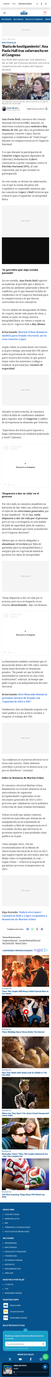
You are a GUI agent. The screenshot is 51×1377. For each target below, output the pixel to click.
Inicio (4, 39)
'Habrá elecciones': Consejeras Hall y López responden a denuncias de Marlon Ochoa (24, 916)
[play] (45, 1366)
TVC (14, 4)
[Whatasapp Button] (45, 1357)
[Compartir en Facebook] (28, 929)
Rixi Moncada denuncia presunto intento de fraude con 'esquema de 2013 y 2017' (24, 698)
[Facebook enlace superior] (41, 4)
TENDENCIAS (11, 1256)
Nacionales (11, 39)
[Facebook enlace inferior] (30, 1359)
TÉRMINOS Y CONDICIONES (17, 1227)
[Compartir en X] (37, 929)
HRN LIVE (9, 1273)
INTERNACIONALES (14, 1260)
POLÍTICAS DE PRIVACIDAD (17, 1231)
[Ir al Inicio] (24, 13)
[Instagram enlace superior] (46, 4)
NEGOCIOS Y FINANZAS (34, 19)
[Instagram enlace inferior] (41, 1359)
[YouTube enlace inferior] (20, 1359)
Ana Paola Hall (8, 943)
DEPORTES (9, 1264)
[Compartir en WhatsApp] (32, 929)
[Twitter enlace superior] (37, 4)
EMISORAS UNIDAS (25, 4)
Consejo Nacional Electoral (29, 940)
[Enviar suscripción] (43, 1344)
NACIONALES (18, 19)
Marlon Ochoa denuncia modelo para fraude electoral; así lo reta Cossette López (24, 335)
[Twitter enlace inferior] (10, 1359)
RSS (6, 1223)
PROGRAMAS (6, 19)
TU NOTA (6, 4)
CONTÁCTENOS (12, 1214)
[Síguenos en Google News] (42, 929)
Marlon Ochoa (21, 943)
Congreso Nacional (9, 940)
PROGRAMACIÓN (13, 1269)
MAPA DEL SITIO (12, 1218)
